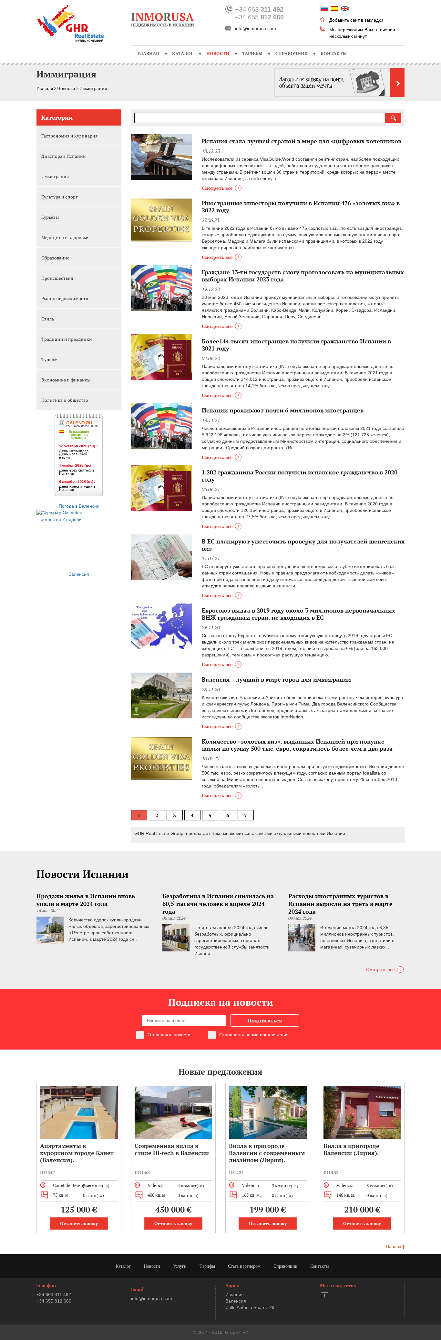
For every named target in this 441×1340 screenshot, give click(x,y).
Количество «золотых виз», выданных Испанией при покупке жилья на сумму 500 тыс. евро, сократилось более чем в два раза (297, 744)
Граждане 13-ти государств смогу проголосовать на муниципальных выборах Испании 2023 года (303, 275)
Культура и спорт (59, 197)
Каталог (182, 53)
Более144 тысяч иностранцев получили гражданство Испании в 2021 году (296, 344)
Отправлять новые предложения (254, 1034)
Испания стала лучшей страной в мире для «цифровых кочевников (301, 141)
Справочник (291, 53)
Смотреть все (217, 188)
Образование (55, 258)
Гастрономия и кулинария (69, 136)
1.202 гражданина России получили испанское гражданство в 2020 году (299, 475)
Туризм (49, 359)
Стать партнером (244, 1266)
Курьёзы (50, 217)
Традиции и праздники (66, 339)
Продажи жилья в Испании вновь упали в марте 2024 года (85, 900)
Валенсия (78, 574)
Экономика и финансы (65, 380)
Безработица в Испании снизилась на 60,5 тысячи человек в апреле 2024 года (218, 903)
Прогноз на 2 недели (59, 519)
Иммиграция (55, 176)
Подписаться (265, 1020)
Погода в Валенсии (79, 506)
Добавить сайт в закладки (356, 20)
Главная (148, 53)
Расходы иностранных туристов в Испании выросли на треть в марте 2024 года (340, 903)
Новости (217, 53)
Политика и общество (64, 400)
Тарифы (252, 53)
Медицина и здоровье (64, 237)
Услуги (180, 1266)
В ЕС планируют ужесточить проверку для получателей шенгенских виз (303, 544)
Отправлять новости (169, 1034)
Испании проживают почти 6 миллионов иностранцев (283, 410)
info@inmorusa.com (255, 28)
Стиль (47, 319)
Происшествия (57, 278)
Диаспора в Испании (63, 156)
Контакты (334, 53)
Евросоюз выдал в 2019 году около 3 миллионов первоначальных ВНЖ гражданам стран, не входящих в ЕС (298, 613)
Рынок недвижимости (64, 298)
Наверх (394, 1246)
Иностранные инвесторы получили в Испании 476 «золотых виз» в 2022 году (301, 206)
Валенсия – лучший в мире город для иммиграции (276, 679)
